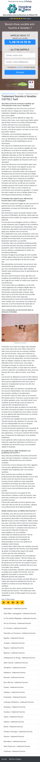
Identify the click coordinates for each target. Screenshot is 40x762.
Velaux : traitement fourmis (13, 717)
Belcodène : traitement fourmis (15, 741)
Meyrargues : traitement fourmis (15, 608)
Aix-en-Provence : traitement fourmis (17, 623)
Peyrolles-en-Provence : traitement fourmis (19, 633)
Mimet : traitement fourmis (13, 727)
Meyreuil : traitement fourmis (14, 653)
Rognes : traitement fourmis (14, 648)
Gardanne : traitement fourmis (14, 673)
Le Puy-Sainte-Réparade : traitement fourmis (20, 618)
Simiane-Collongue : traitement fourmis (18, 732)
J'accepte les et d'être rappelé (21, 67)
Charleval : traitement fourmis (14, 751)
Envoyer (20, 72)
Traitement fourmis (8, 94)
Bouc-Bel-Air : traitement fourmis (16, 682)
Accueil (4, 759)
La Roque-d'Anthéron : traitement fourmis (19, 702)
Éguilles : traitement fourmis (14, 638)
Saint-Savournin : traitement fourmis (17, 746)
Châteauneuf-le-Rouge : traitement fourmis (19, 658)
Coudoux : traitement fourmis (14, 712)
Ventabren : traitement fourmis (15, 668)
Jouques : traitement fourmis (14, 643)
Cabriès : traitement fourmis (14, 722)
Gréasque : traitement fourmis (14, 707)
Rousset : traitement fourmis (14, 677)
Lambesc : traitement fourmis (14, 692)
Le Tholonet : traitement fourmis (15, 628)
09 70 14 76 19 (21, 42)
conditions (20, 67)
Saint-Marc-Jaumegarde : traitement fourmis (20, 613)
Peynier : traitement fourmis (14, 736)
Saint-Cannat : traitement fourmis (16, 663)
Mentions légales (15, 759)
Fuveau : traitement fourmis (14, 687)
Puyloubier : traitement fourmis (15, 697)
